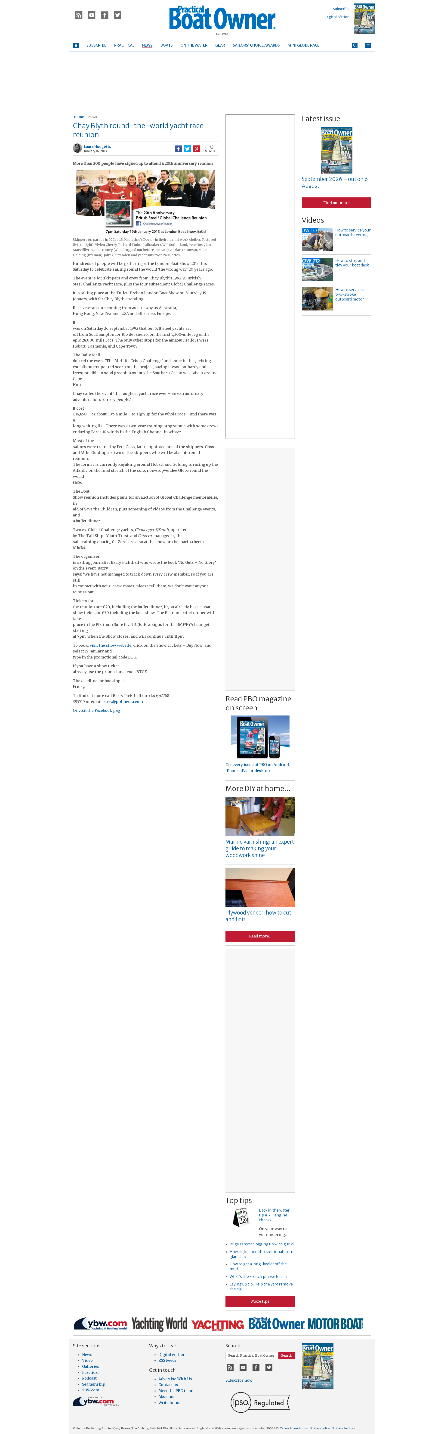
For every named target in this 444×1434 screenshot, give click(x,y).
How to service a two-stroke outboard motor (349, 294)
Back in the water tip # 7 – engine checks (274, 1215)
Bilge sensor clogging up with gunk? (262, 1244)
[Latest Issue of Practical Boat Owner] (364, 18)
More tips (260, 1301)
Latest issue (321, 118)
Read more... (260, 936)
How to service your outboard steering (353, 232)
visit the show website (110, 645)
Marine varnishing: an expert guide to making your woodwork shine (259, 848)
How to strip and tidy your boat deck (352, 263)
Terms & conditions (294, 1428)
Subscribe (341, 9)
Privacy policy (320, 1428)
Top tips (238, 1200)
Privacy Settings (343, 1428)
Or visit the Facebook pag (96, 710)
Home (79, 117)
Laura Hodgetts (97, 146)
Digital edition (337, 17)
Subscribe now (239, 1380)
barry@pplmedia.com (122, 701)
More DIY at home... (257, 788)
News (92, 117)
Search (286, 1355)
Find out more (336, 202)
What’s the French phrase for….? (258, 1276)
